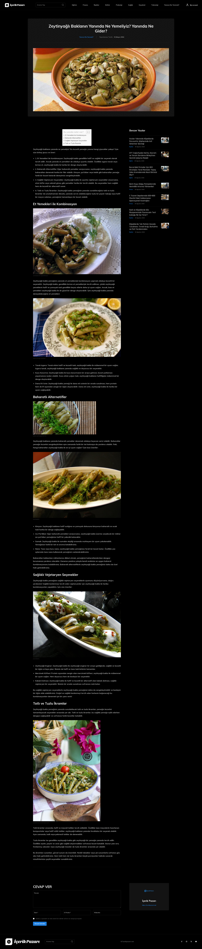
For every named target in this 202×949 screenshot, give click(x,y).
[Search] (62, 5)
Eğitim (131, 161)
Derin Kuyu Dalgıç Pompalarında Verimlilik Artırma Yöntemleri (142, 185)
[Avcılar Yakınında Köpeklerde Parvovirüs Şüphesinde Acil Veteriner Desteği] (165, 140)
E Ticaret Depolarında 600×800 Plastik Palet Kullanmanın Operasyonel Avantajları (142, 198)
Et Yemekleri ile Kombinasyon (75, 135)
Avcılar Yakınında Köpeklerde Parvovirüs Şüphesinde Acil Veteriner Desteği (141, 141)
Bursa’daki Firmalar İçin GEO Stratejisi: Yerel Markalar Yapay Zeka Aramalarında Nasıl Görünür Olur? (143, 171)
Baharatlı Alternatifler (73, 138)
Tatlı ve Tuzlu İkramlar (73, 143)
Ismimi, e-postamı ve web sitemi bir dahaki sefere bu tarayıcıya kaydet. (59, 918)
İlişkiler (131, 146)
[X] (191, 941)
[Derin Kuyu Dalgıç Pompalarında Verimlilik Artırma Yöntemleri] (165, 185)
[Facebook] (182, 941)
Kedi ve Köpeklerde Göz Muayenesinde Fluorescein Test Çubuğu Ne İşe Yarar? (142, 212)
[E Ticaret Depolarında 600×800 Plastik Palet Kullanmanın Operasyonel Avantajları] (165, 197)
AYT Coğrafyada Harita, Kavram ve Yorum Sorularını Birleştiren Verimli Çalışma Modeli (142, 155)
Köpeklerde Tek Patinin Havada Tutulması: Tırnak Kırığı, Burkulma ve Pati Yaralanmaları (143, 227)
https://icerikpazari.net (149, 905)
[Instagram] (186, 941)
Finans (131, 189)
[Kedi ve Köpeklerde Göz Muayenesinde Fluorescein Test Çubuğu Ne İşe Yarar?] (165, 211)
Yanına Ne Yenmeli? (86, 37)
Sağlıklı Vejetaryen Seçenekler (76, 141)
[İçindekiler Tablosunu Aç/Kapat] (87, 132)
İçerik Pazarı (149, 901)
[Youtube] (196, 941)
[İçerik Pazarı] (149, 891)
